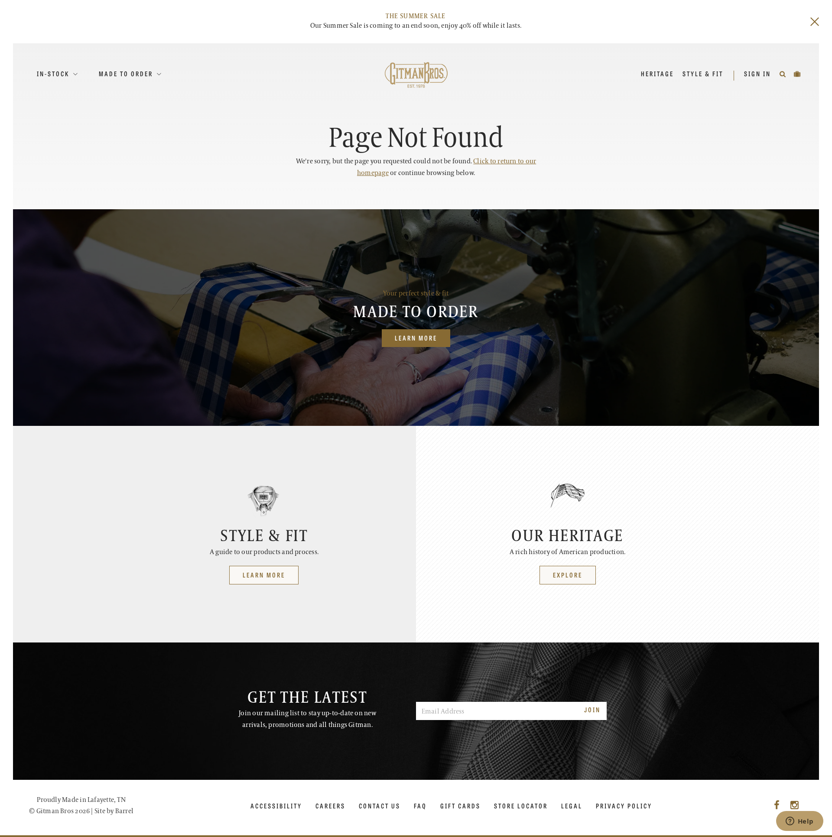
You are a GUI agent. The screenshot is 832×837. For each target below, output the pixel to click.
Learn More (416, 338)
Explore (567, 575)
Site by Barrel (113, 811)
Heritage (657, 73)
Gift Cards (460, 805)
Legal (571, 805)
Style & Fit (702, 73)
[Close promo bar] (814, 21)
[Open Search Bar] (783, 73)
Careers (330, 805)
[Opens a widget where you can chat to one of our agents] (799, 822)
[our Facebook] (777, 805)
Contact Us (379, 805)
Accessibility (276, 805)
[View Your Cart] (798, 73)
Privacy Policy (624, 805)
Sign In (758, 73)
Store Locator (521, 805)
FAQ (420, 805)
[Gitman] (416, 74)
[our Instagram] (794, 805)
